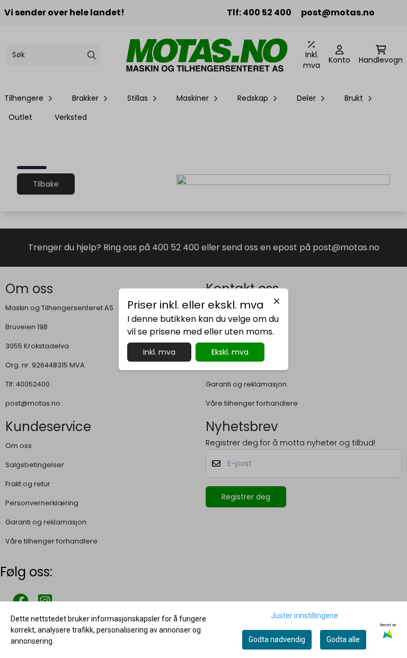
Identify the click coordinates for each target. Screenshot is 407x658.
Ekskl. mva (230, 352)
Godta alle (343, 639)
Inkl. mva (159, 352)
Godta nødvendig (277, 639)
